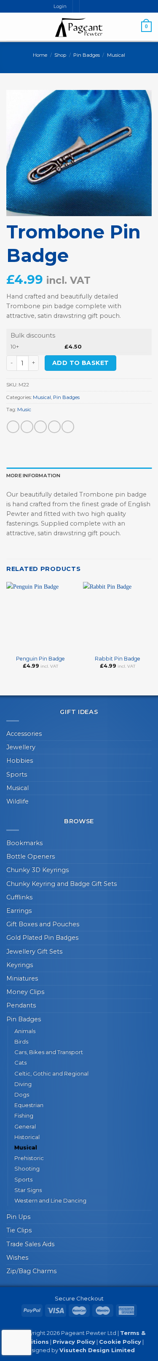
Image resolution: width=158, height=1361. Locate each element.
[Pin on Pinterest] (68, 426)
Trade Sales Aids (30, 1244)
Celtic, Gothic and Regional (51, 1073)
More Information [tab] (33, 475)
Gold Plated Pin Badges (42, 937)
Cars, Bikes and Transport (48, 1052)
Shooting (27, 1168)
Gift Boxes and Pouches (42, 924)
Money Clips (25, 992)
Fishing (23, 1115)
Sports (16, 774)
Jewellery (20, 747)
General (25, 1126)
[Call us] (101, 6)
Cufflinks (19, 897)
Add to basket (80, 363)
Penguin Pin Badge (40, 658)
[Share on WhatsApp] (13, 426)
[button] (11, 26)
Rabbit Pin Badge (117, 658)
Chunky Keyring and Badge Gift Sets (61, 884)
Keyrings (19, 965)
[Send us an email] (93, 6)
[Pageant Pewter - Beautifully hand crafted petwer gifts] (79, 27)
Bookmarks (24, 843)
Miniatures (22, 978)
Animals (24, 1031)
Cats (20, 1062)
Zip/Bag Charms (31, 1271)
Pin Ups (18, 1217)
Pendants (21, 1005)
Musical (116, 55)
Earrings (19, 910)
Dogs (21, 1094)
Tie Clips (19, 1230)
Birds (21, 1041)
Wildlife (17, 801)
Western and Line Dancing (50, 1200)
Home (40, 55)
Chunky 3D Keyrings (37, 870)
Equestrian (28, 1105)
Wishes (17, 1257)
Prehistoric (29, 1158)
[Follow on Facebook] (86, 6)
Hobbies (19, 760)
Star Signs (28, 1190)
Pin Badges (86, 55)
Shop (60, 55)
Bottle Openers (30, 856)
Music (24, 409)
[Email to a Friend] (54, 426)
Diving (23, 1084)
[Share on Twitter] (40, 426)
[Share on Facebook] (27, 426)
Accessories (24, 733)
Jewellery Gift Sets (34, 951)
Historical (27, 1137)
